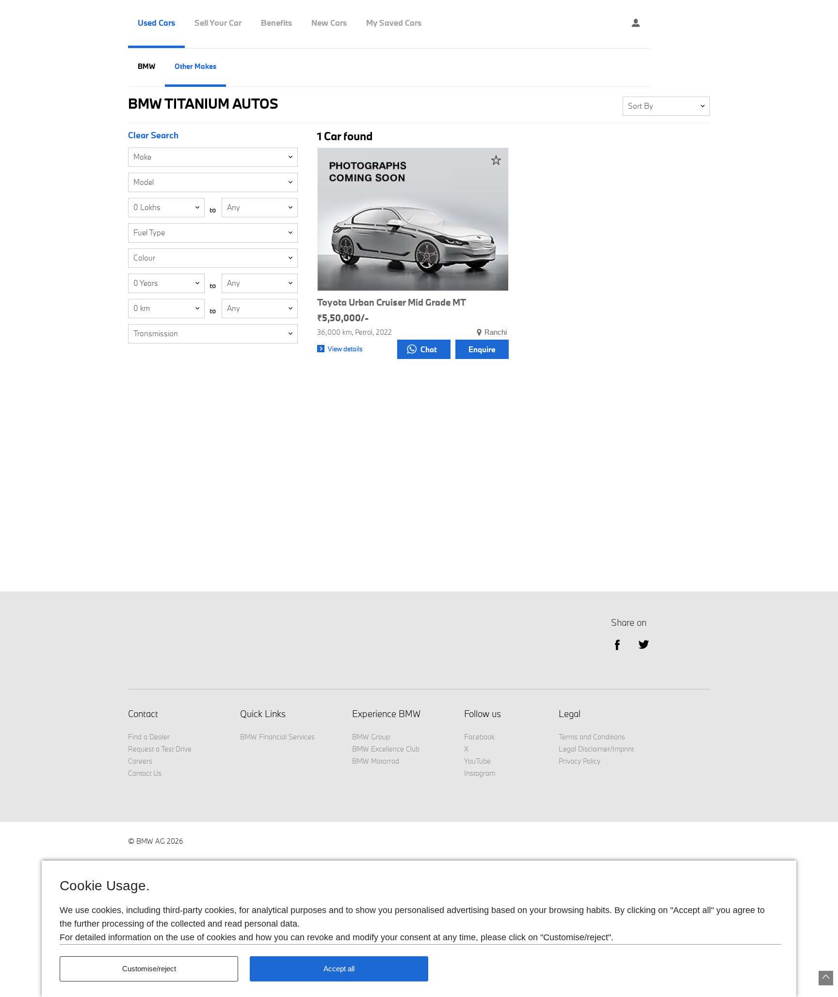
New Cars (329, 22)
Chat (428, 349)
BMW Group (371, 736)
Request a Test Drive (160, 748)
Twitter (644, 644)
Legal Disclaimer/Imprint (596, 748)
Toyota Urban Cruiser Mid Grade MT (391, 302)
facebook (617, 644)
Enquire (482, 349)
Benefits (276, 22)
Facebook (479, 736)
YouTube (477, 761)
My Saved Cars (393, 22)
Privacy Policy (579, 761)
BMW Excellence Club (385, 748)
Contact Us (144, 773)
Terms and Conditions (592, 736)
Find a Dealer (149, 736)
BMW (146, 66)
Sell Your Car (218, 22)
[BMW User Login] (635, 24)
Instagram (479, 773)
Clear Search (153, 135)
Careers (140, 761)
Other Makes (195, 66)
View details (345, 348)
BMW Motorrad (375, 761)
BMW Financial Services (277, 736)
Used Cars (156, 22)
